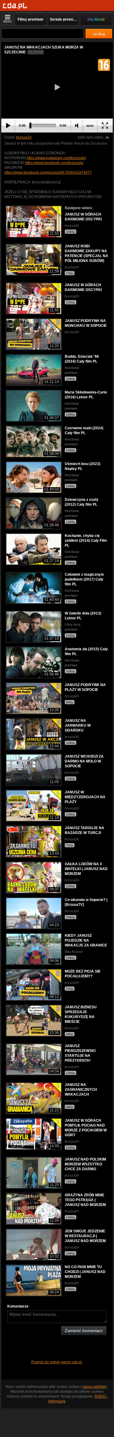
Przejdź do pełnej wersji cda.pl (57, 1362)
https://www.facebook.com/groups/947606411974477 (48, 172)
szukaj (99, 33)
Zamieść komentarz (84, 1330)
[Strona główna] (15, 6)
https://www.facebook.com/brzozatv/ (54, 163)
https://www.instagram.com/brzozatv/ (56, 158)
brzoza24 (24, 137)
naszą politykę (94, 1387)
